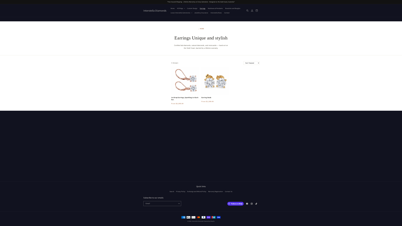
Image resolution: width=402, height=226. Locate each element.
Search (172, 191)
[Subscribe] (178, 203)
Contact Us (228, 191)
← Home (201, 29)
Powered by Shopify (209, 221)
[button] (181, 8)
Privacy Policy (180, 191)
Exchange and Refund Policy (196, 191)
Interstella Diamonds (198, 221)
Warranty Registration (215, 191)
